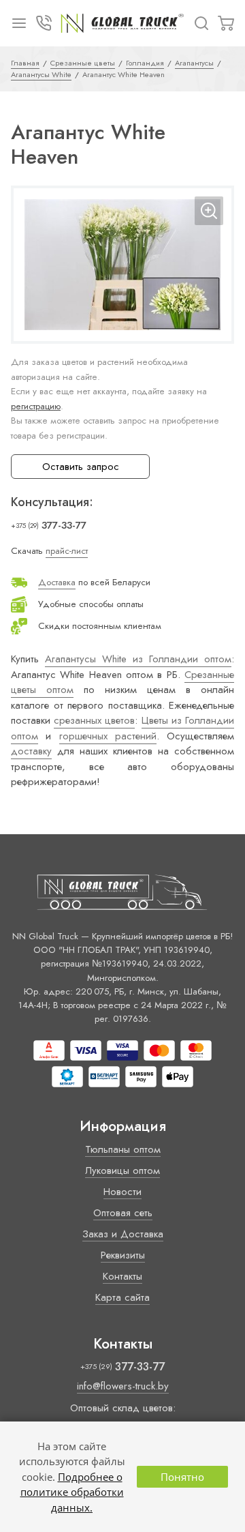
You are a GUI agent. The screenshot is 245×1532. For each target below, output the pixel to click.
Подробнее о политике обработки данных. (72, 1492)
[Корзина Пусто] (226, 23)
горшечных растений (108, 735)
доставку (31, 750)
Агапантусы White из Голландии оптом (138, 658)
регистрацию (36, 406)
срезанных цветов (94, 720)
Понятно (182, 1477)
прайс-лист (67, 550)
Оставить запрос (80, 466)
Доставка (57, 582)
